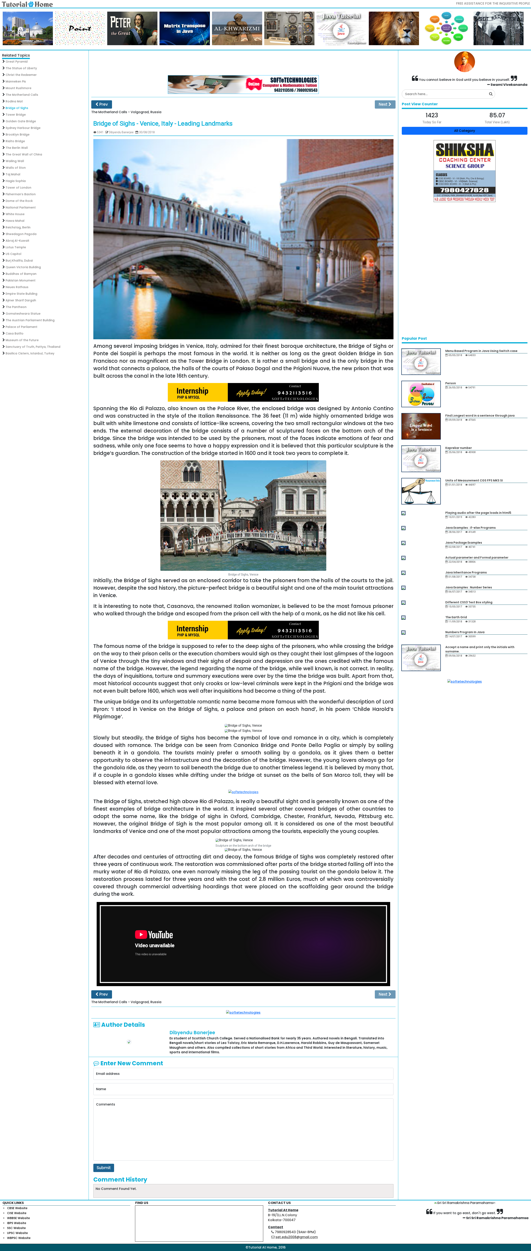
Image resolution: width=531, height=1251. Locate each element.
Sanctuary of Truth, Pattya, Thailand (33, 347)
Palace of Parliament (21, 327)
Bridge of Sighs (17, 108)
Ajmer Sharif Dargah (21, 300)
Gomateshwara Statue (23, 314)
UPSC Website (17, 1233)
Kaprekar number (458, 448)
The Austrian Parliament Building (30, 320)
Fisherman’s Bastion (21, 194)
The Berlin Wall (17, 148)
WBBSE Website (18, 1218)
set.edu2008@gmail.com (296, 1237)
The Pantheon (16, 307)
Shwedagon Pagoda (21, 234)
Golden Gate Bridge (21, 121)
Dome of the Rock (19, 201)
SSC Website (16, 1228)
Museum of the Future (22, 340)
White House (15, 214)
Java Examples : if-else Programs (470, 528)
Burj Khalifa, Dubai (19, 260)
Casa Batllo (14, 333)
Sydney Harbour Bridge (23, 128)
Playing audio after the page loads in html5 (478, 513)
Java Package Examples (463, 543)
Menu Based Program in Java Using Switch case (481, 351)
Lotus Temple (16, 247)
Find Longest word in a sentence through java (480, 415)
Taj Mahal (13, 174)
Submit (104, 1168)
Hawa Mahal (15, 221)
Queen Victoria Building (23, 267)
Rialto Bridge (15, 141)
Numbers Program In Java (465, 632)
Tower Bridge (16, 115)
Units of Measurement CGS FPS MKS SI (474, 480)
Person (450, 383)
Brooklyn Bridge (17, 134)
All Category (464, 130)
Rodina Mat (14, 101)
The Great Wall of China (24, 154)
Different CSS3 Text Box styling (468, 602)
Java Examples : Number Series (468, 587)
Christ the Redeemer (21, 75)
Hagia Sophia (16, 181)
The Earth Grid (456, 617)
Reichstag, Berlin (18, 227)
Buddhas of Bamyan (21, 274)
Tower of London (18, 187)
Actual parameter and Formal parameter (476, 557)
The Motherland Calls (22, 95)
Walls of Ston (16, 168)
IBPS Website (16, 1223)
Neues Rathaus (17, 287)
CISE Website (16, 1213)
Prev (103, 104)
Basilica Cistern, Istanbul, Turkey (30, 353)
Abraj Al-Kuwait (17, 241)
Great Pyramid (17, 61)
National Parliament (21, 207)
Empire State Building (21, 294)
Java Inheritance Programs (466, 572)
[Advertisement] (243, 62)
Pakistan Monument (20, 280)
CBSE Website (17, 1208)
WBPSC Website (18, 1238)
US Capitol (13, 254)
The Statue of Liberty (21, 68)
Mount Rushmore (18, 88)
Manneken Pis (16, 81)
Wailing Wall (15, 161)
